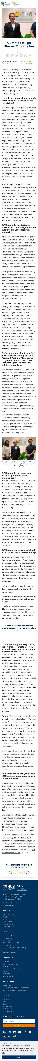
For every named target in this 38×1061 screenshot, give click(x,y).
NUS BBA (29, 64)
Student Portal (8, 1006)
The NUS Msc (7, 938)
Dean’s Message (8, 914)
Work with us (7, 1011)
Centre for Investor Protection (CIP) (14, 990)
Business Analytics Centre (11, 985)
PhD (4, 950)
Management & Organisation (13, 969)
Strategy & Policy (8, 976)
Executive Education (9, 952)
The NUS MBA (7, 940)
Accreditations (8, 922)
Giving (5, 1004)
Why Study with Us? (9, 917)
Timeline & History (9, 926)
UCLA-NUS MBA (8, 945)
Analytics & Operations (10, 964)
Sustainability (7, 1009)
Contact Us (6, 999)
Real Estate (6, 974)
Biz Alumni (29, 61)
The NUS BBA (7, 936)
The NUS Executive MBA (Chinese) (14, 948)
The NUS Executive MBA (11, 943)
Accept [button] (19, 1057)
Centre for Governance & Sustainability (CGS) (18, 988)
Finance (5, 966)
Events (5, 1002)
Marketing (6, 971)
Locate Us (9, 905)
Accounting (7, 962)
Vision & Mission (8, 924)
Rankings (6, 919)
